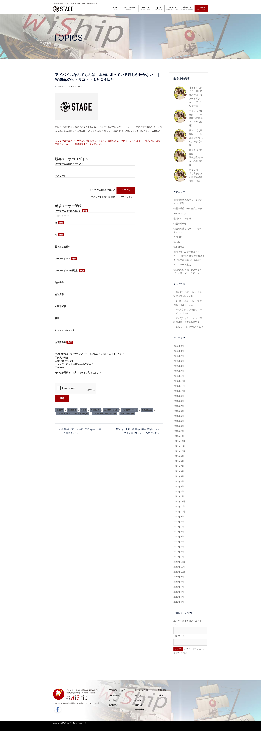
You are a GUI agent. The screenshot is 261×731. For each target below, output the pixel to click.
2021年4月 (178, 481)
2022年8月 (178, 401)
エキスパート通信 (182, 264)
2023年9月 (178, 346)
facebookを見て (65, 361)
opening (138, 705)
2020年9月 (178, 516)
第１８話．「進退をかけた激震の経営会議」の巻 (195, 175)
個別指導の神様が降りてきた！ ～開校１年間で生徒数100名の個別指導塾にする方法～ (188, 256)
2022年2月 (178, 431)
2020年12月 (179, 501)
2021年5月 (178, 476)
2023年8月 (178, 351)
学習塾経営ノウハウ (129, 410)
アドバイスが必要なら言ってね (104, 414)
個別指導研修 (180, 223)
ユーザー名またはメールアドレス (71, 164)
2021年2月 (178, 491)
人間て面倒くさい (127, 414)
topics (158, 7)
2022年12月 (179, 381)
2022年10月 (179, 391)
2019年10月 (179, 572)
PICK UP (177, 237)
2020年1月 (178, 557)
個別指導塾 (72, 410)
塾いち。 (177, 242)
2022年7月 (178, 406)
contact (201, 7)
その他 (60, 367)
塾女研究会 (178, 247)
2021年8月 (178, 461)
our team (172, 7)
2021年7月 (178, 466)
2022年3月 (178, 426)
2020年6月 (178, 531)
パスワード (60, 176)
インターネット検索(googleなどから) (75, 364)
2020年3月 (178, 546)
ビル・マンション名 (65, 330)
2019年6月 (178, 592)
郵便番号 (59, 282)
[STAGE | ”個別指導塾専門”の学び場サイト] (63, 8)
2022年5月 (178, 416)
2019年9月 (178, 577)
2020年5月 (178, 536)
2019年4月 (178, 602)
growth (138, 700)
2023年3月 (178, 366)
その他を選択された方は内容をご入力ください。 (79, 372)
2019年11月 (179, 567)
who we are (129, 7)
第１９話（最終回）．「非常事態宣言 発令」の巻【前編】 (196, 157)
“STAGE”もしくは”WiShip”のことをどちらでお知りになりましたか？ (89, 354)
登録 (185, 653)
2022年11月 (179, 386)
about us (187, 7)
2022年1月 (178, 436)
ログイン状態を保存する (103, 190)
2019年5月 (178, 597)
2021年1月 (178, 496)
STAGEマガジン (75, 86)
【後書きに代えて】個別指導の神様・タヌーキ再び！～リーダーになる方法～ (195, 97)
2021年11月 (179, 446)
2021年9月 (178, 456)
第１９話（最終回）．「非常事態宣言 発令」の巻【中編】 (196, 137)
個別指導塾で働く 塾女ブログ (187, 208)
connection (139, 710)
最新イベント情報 (182, 218)
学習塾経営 (95, 410)
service (145, 7)
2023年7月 (178, 356)
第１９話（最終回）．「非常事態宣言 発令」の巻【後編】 (196, 118)
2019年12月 (179, 562)
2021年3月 (178, 486)
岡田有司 (61, 86)
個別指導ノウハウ (110, 410)
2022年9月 (178, 396)
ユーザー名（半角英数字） (68, 210)
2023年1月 (178, 376)
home (114, 7)
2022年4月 (178, 421)
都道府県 (59, 294)
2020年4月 (178, 541)
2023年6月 (178, 361)
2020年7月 (178, 526)
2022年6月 (178, 411)
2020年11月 (179, 506)
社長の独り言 (147, 410)
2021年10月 (179, 451)
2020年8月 (178, 521)
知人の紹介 (62, 357)
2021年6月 (178, 471)
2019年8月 (178, 582)
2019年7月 (178, 587)
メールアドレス (62, 258)
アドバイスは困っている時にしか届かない (72, 414)
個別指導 (59, 410)
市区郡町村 (60, 306)
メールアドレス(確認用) (66, 270)
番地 (57, 318)
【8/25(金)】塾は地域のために (188, 327)
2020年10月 (179, 511)
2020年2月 (178, 551)
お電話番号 (60, 342)
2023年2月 (178, 371)
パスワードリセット (125, 196)
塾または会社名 (62, 246)
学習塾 (83, 410)
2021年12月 (179, 441)
